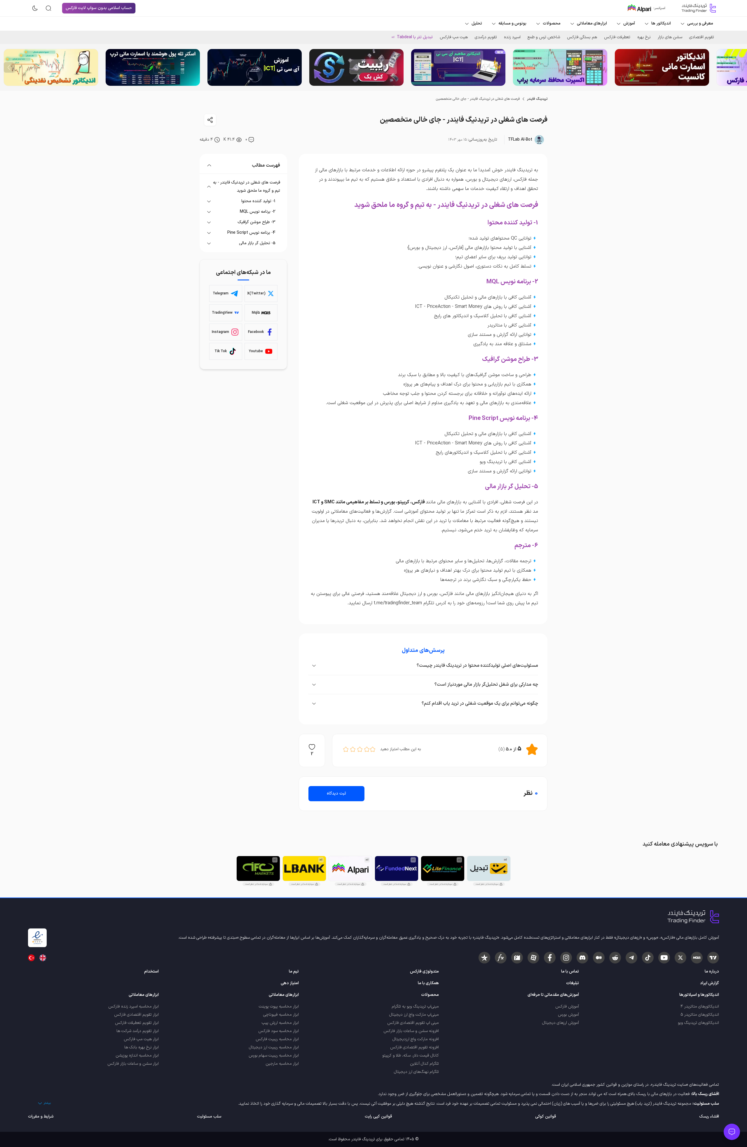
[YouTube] (664, 957)
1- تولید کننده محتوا (258, 201)
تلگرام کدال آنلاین (424, 1064)
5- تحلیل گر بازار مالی (257, 243)
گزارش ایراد (709, 983)
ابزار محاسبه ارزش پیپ (280, 1023)
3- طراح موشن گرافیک (256, 222)
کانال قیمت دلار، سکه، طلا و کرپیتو (410, 1055)
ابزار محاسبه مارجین (282, 1064)
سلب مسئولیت (209, 1116)
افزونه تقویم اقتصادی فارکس (414, 1047)
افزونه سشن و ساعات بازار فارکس (411, 1031)
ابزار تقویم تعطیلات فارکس (137, 1023)
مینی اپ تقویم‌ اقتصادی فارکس (413, 1023)
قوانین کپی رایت (378, 1116)
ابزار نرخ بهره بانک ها (141, 1047)
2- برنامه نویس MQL (257, 212)
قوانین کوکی (545, 1116)
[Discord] (582, 957)
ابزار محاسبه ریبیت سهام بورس (274, 1055)
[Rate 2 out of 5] (367, 749)
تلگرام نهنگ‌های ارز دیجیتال (416, 1072)
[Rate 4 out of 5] (353, 749)
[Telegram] (631, 957)
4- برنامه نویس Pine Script (251, 233)
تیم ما (294, 971)
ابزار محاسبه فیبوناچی (281, 1015)
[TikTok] (648, 957)
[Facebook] (550, 957)
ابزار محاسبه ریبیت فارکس (277, 1039)
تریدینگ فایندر (537, 99)
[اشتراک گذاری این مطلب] (210, 120)
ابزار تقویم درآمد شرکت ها (137, 1031)
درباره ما (712, 971)
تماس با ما (570, 971)
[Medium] (599, 957)
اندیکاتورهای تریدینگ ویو (698, 1023)
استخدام (151, 971)
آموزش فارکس (567, 1006)
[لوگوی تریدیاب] (697, 8)
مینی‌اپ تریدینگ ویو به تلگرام (415, 1006)
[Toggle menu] (732, 1132)
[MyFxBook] (501, 957)
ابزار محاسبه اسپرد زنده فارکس (133, 1006)
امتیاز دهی (290, 983)
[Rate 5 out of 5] (346, 749)
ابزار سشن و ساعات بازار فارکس (133, 1064)
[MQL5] (697, 957)
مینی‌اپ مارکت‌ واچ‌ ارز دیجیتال (414, 1015)
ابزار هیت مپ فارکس (141, 1039)
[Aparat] (533, 957)
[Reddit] (615, 957)
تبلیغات (572, 983)
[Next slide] (9, 67)
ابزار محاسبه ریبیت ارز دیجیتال (274, 1047)
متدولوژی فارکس (424, 971)
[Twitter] (680, 957)
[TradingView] (713, 957)
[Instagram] (566, 957)
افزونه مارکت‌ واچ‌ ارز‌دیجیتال (415, 1039)
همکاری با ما (428, 983)
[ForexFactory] (517, 957)
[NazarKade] (484, 957)
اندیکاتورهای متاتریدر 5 (699, 1015)
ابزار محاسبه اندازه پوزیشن (137, 1055)
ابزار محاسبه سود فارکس (278, 1031)
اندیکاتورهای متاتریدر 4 (699, 1006)
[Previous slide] (737, 67)
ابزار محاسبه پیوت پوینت (279, 1006)
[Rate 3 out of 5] (360, 749)
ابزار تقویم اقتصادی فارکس (136, 1015)
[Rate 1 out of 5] (373, 749)
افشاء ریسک (709, 1116)
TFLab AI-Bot (520, 140)
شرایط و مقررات (41, 1116)
